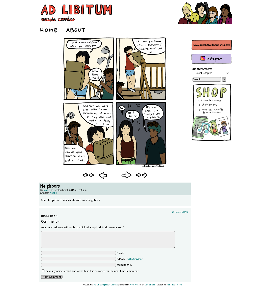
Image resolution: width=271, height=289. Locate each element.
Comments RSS (180, 212)
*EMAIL (129, 258)
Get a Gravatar (134, 258)
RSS (168, 284)
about (75, 29)
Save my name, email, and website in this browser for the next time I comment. (92, 271)
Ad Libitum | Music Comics (106, 284)
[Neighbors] (114, 167)
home (49, 29)
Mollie (46, 190)
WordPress (134, 284)
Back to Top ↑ (178, 284)
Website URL (124, 264)
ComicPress (149, 284)
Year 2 (53, 193)
